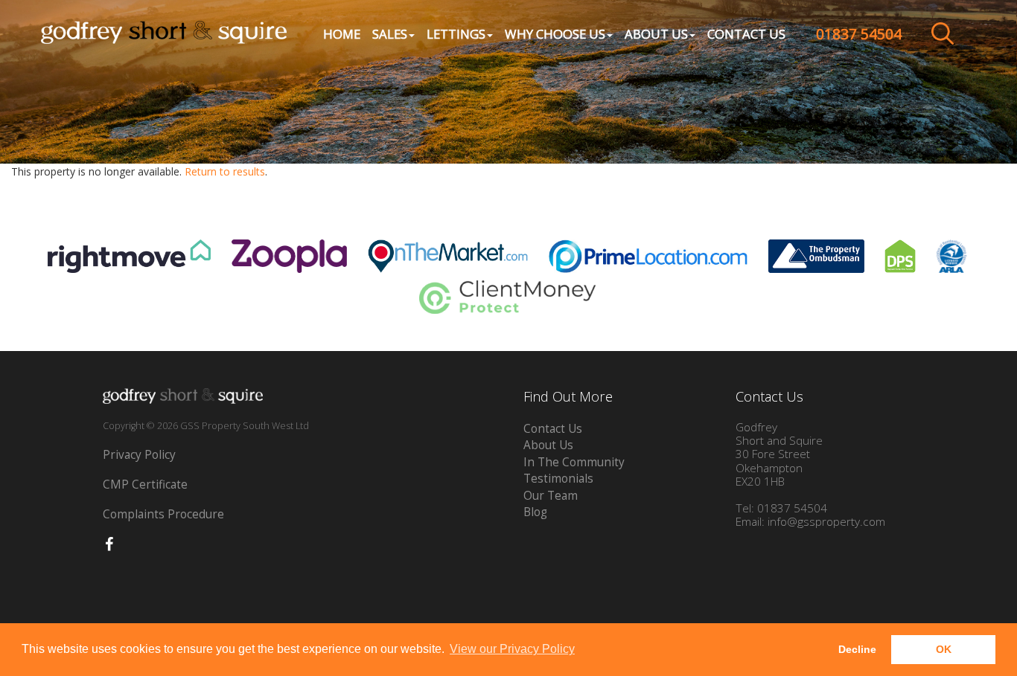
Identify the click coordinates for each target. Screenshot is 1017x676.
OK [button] (943, 649)
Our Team (550, 495)
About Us (548, 445)
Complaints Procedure (163, 514)
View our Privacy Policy (512, 649)
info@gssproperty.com (826, 521)
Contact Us (746, 33)
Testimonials (558, 478)
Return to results (225, 171)
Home (341, 33)
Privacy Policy (139, 455)
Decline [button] (857, 649)
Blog (535, 512)
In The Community (574, 462)
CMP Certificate (145, 484)
